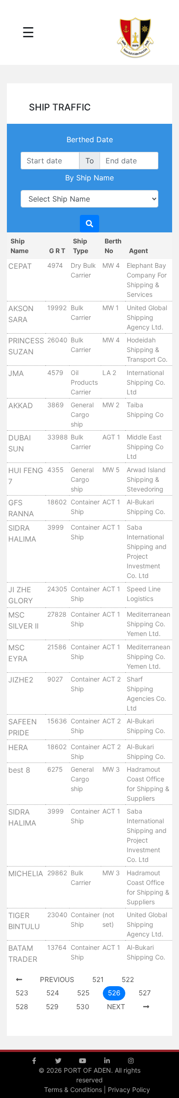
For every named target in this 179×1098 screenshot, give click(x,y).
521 (98, 979)
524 (52, 992)
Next (116, 1006)
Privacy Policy (129, 1089)
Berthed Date (90, 139)
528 (22, 1006)
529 (52, 1006)
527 (145, 992)
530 (82, 1006)
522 (128, 979)
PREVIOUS (57, 979)
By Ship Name (89, 177)
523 (22, 992)
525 (83, 992)
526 (114, 992)
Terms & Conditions (73, 1089)
